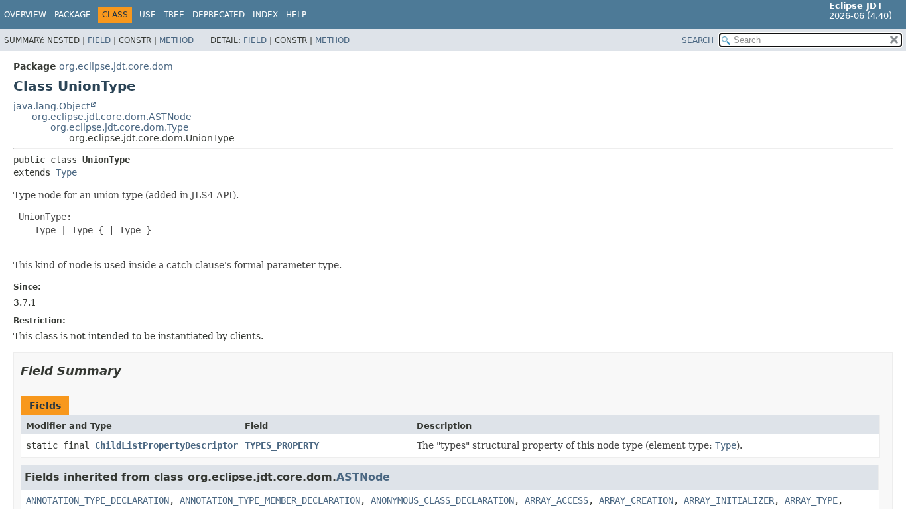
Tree (174, 14)
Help (296, 14)
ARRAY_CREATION (636, 500)
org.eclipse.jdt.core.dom (116, 66)
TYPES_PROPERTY (282, 445)
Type (66, 172)
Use (147, 14)
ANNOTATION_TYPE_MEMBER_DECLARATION (270, 500)
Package (72, 14)
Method (176, 40)
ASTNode (363, 477)
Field (99, 40)
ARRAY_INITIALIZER (729, 500)
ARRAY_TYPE (811, 500)
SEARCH (698, 40)
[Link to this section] (130, 371)
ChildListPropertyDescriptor (166, 445)
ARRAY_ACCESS (556, 500)
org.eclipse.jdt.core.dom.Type (119, 127)
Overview (25, 14)
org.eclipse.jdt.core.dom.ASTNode (112, 116)
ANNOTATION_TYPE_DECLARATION (97, 500)
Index (265, 14)
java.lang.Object (51, 106)
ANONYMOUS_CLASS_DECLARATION (442, 500)
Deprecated (218, 14)
